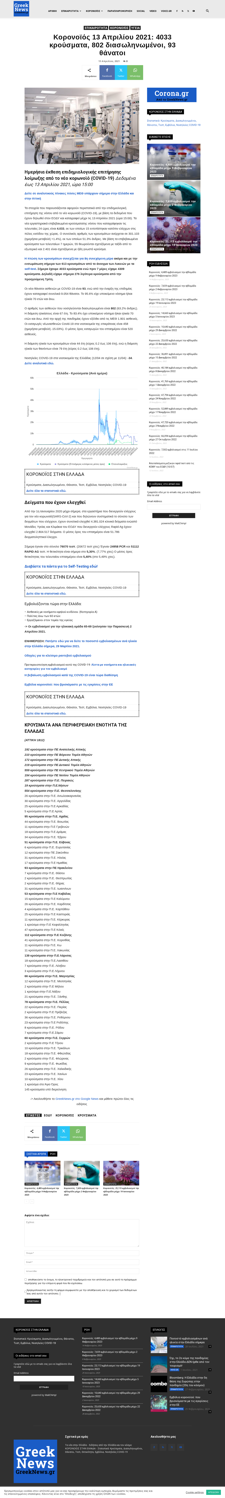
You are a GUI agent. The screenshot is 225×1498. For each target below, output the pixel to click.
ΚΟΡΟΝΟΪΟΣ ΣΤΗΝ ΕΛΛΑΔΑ (165, 111)
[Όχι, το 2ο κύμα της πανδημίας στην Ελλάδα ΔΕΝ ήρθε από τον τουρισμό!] (159, 1364)
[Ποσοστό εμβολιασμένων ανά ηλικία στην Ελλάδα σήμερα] (159, 1345)
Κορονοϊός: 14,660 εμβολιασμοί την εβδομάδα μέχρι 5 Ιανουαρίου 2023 (173, 315)
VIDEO (153, 10)
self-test (30, 269)
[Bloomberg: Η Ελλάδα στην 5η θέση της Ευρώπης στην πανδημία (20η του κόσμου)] (159, 1384)
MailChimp (180, 523)
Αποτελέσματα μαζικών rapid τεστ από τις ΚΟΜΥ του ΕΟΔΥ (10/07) (171, 465)
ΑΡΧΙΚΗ (52, 10)
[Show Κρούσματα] (44, 464)
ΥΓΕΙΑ (135, 28)
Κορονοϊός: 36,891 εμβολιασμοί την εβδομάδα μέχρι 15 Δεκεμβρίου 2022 (173, 356)
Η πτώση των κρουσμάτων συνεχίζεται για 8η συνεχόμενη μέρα (69, 258)
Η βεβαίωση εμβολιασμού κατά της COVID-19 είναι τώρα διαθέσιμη (71, 675)
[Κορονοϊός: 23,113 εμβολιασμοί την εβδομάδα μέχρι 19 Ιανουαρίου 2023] (121, 1173)
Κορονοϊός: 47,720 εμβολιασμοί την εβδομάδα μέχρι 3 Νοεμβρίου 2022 (173, 424)
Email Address (154, 501)
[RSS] (182, 11)
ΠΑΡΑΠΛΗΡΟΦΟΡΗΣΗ (120, 10)
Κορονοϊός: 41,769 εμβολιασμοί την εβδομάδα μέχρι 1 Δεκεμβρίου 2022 (173, 383)
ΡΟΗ (52, 1154)
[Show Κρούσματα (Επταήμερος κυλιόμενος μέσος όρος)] (79, 464)
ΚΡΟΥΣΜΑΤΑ (87, 1115)
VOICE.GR (166, 10)
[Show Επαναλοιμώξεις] (117, 464)
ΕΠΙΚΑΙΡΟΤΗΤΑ (70, 10)
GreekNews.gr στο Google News (77, 1098)
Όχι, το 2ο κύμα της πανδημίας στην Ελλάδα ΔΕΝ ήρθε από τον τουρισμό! (189, 1361)
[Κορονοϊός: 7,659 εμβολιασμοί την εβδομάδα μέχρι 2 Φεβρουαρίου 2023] (82, 1173)
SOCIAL (141, 10)
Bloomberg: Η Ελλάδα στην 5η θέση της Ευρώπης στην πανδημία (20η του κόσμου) (188, 1381)
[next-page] (32, 1201)
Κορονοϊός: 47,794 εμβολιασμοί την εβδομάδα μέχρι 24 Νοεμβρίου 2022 (173, 397)
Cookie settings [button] (195, 1492)
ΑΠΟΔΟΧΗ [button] (213, 1492)
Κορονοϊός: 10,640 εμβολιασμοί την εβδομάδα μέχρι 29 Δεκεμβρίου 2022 (173, 328)
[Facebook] (176, 11)
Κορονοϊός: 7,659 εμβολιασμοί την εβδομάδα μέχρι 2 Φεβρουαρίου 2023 (81, 1191)
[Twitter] (188, 11)
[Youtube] (193, 11)
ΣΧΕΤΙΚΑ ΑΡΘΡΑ (36, 1154)
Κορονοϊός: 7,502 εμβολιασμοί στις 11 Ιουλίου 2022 (173, 451)
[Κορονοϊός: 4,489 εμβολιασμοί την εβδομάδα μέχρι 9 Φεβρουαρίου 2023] (42, 1173)
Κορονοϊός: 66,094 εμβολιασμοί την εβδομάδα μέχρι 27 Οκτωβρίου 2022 (173, 438)
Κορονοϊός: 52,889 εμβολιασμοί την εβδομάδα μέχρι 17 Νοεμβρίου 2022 (173, 410)
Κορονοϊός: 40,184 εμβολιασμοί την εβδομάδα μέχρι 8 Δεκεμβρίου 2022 (173, 369)
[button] (207, 11)
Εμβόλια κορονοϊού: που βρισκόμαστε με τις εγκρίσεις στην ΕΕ (69, 684)
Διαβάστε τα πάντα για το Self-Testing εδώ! (61, 566)
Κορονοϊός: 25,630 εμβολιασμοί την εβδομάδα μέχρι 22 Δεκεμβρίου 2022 (173, 342)
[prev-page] (27, 1201)
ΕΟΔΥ (48, 1115)
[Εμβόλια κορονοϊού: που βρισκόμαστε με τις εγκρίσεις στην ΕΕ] (159, 1403)
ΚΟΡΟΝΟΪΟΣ (93, 10)
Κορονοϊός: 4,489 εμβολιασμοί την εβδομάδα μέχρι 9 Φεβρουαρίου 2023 (42, 1191)
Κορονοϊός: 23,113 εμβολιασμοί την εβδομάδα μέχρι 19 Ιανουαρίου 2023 (121, 1191)
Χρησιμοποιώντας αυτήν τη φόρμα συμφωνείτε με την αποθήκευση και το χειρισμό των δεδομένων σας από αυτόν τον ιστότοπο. (82, 1292)
